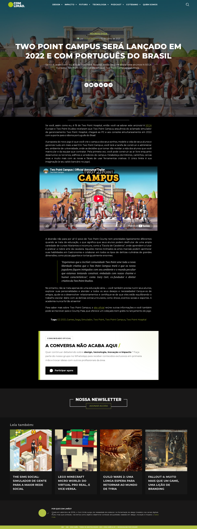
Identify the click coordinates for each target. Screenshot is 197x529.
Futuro (83, 4)
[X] (96, 85)
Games (70, 319)
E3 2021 (61, 319)
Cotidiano (132, 4)
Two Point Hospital (136, 319)
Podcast (116, 4)
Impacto (69, 4)
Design (56, 4)
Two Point (98, 319)
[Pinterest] (106, 85)
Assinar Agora (98, 406)
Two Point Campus (115, 319)
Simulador (86, 319)
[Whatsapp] (86, 85)
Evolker (134, 527)
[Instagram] (110, 85)
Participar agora (64, 370)
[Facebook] (91, 85)
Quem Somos (150, 4)
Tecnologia (99, 4)
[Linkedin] (101, 85)
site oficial (99, 307)
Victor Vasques (91, 38)
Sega (77, 319)
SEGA (149, 125)
